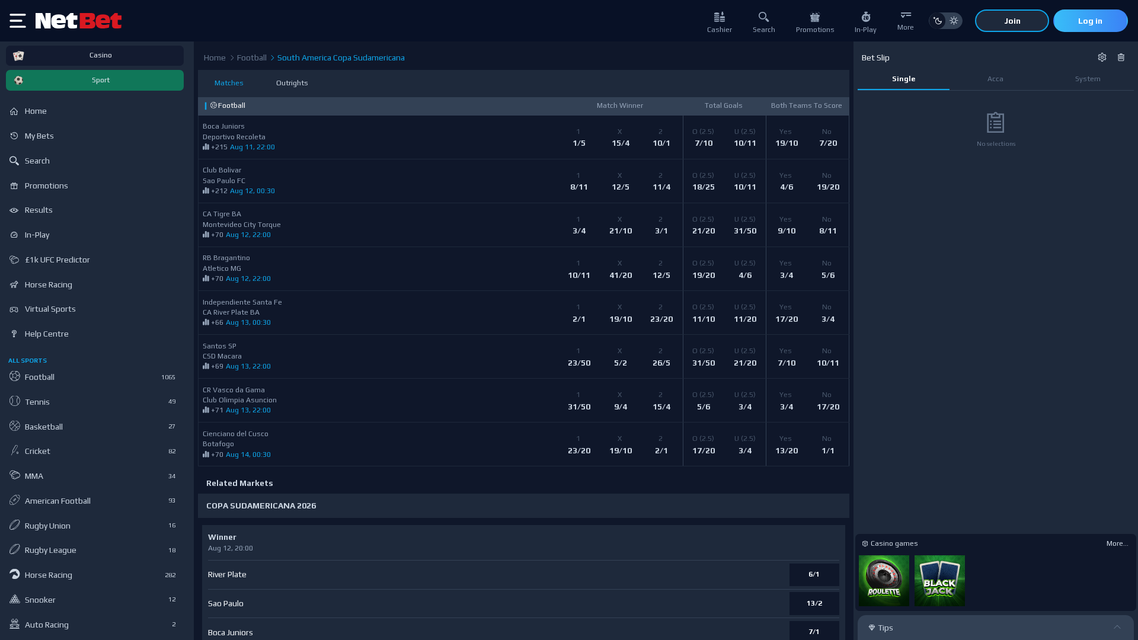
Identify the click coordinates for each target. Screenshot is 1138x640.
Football (251, 57)
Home (215, 57)
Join (1012, 20)
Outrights (292, 83)
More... (1118, 543)
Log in (1090, 20)
